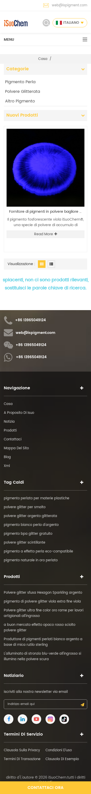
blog (7, 457)
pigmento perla (20, 82)
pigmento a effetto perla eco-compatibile (38, 551)
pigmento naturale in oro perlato (31, 560)
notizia (9, 421)
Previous (68, 126)
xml (7, 466)
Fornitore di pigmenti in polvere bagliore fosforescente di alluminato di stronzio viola (46, 211)
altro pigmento (20, 101)
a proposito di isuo (19, 413)
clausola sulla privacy (22, 750)
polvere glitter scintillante (24, 542)
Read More (43, 234)
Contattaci (12, 439)
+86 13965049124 (30, 320)
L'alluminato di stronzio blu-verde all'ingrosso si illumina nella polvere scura (42, 656)
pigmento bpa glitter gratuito (28, 534)
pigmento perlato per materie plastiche (36, 498)
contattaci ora (45, 787)
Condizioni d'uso (59, 750)
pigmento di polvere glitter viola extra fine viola (42, 601)
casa (42, 59)
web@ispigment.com (69, 5)
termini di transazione (22, 759)
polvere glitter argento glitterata (30, 516)
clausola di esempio (62, 759)
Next (77, 126)
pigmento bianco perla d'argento (31, 525)
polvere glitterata (22, 91)
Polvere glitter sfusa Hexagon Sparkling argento (43, 592)
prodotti (10, 430)
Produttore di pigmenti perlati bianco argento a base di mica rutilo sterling (43, 642)
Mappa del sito (16, 448)
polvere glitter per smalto (25, 507)
